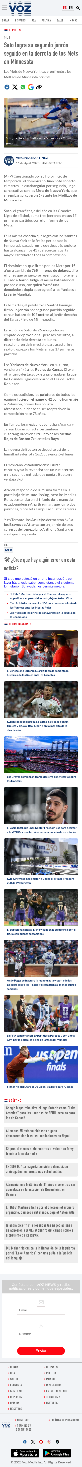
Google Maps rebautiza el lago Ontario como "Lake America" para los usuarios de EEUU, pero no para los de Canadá (40, 1113)
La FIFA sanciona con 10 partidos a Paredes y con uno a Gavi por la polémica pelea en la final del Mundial (41, 1037)
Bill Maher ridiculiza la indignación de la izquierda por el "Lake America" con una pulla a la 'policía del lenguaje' (40, 1254)
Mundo (73, 20)
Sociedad (16, 1391)
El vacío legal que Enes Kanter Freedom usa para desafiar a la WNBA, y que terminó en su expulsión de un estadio (42, 830)
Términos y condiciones (23, 1428)
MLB (8, 550)
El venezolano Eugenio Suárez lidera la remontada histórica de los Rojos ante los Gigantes (37, 673)
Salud (60, 20)
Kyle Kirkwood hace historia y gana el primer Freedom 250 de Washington (40, 880)
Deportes (15, 30)
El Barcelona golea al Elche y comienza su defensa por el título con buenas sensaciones (41, 931)
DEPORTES (16, 1397)
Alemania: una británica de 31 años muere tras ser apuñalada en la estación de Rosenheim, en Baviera (41, 1190)
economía (16, 1385)
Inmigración (53, 1385)
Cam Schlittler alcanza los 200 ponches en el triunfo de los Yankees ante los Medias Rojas (43, 605)
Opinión (15, 1403)
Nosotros (16, 1409)
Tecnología (53, 1397)
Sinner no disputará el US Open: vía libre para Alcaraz (40, 1086)
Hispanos (20, 20)
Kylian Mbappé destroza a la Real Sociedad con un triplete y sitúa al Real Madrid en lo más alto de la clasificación (37, 726)
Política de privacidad (65, 1420)
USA (33, 20)
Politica (46, 20)
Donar (5, 20)
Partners (52, 1403)
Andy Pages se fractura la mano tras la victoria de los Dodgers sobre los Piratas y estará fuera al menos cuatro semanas (41, 984)
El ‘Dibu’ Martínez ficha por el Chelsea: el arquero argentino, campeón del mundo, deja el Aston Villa (41, 596)
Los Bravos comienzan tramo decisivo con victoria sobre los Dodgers (41, 779)
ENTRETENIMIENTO (56, 1391)
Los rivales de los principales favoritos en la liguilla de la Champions (42, 614)
